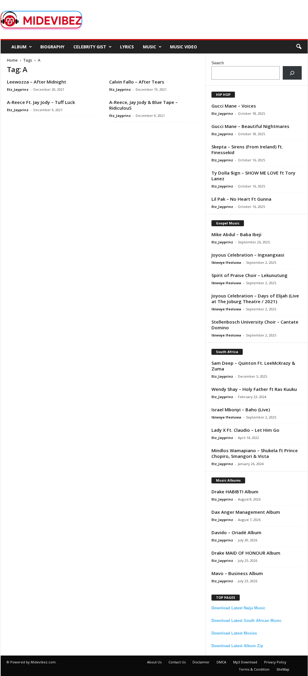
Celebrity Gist (89, 47)
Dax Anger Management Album (245, 512)
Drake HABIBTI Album (234, 492)
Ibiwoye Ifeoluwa (226, 262)
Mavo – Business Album (237, 573)
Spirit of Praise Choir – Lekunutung (249, 275)
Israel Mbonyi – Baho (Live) (240, 410)
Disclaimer (201, 662)
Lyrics (127, 47)
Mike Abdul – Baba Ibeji (236, 234)
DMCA (221, 662)
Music (149, 47)
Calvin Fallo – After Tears (136, 82)
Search (217, 63)
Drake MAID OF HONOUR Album (245, 553)
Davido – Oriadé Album (236, 532)
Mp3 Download (245, 662)
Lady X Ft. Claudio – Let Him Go (245, 430)
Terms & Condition (254, 669)
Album (18, 47)
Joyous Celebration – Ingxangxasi (247, 255)
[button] (298, 46)
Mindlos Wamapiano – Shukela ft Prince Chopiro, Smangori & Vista (254, 453)
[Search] (292, 73)
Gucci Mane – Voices (233, 106)
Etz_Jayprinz (18, 89)
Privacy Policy (275, 662)
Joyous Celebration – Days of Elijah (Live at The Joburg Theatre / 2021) (255, 298)
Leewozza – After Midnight (36, 82)
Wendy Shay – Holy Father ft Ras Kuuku (254, 389)
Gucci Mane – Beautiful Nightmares (250, 126)
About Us (154, 662)
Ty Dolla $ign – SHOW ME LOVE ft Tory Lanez (253, 175)
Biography (52, 47)
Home (12, 60)
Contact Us (177, 662)
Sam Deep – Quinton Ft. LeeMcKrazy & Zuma (253, 366)
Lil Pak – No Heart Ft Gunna (241, 199)
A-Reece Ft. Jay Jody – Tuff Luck (41, 102)
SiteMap (282, 669)
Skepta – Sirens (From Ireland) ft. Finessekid (247, 149)
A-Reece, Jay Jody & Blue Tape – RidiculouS (143, 105)
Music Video (183, 47)
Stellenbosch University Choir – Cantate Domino (254, 324)
